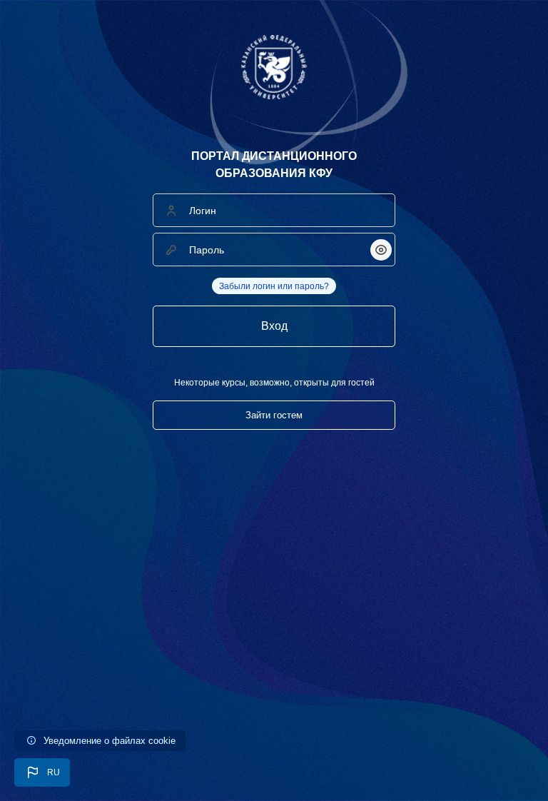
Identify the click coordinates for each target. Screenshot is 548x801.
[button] (42, 772)
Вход (274, 326)
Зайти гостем (274, 415)
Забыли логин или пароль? (274, 286)
